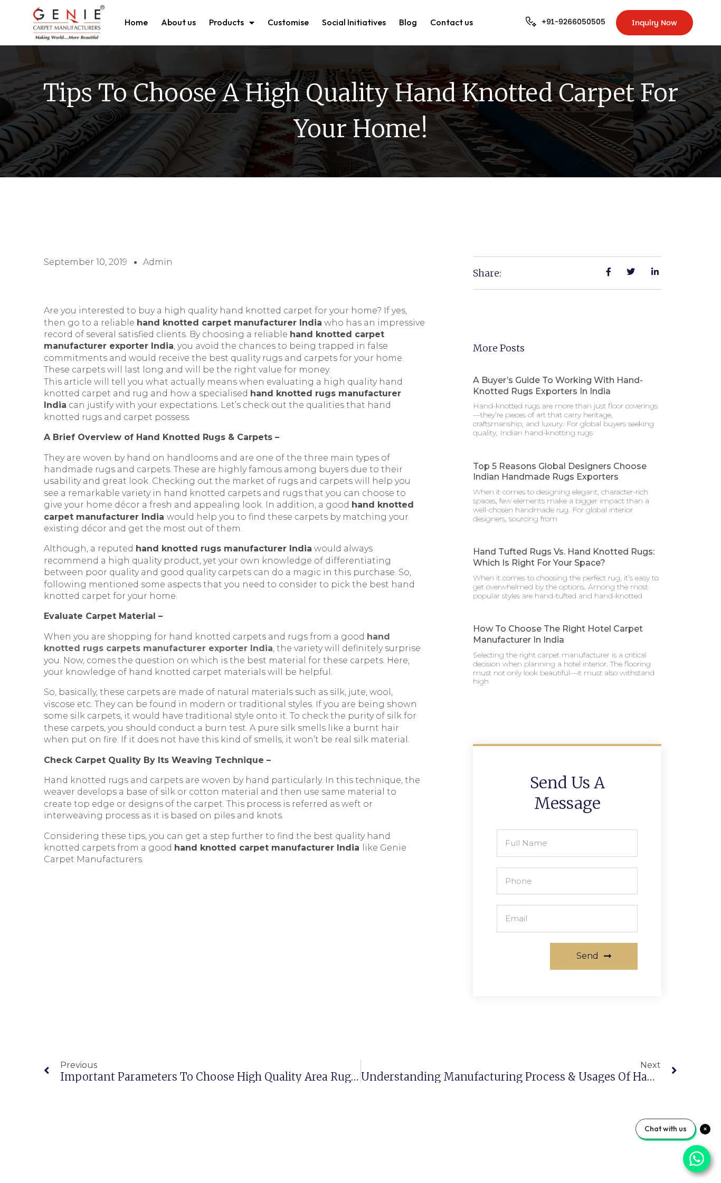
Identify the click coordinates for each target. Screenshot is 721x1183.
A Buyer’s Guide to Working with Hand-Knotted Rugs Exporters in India (558, 385)
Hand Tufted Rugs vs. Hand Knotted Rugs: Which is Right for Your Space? (563, 557)
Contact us (451, 22)
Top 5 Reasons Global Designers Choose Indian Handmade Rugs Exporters (560, 471)
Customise (288, 22)
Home (136, 22)
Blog (408, 22)
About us (178, 22)
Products (226, 22)
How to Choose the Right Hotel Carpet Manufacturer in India (558, 634)
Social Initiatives (354, 22)
